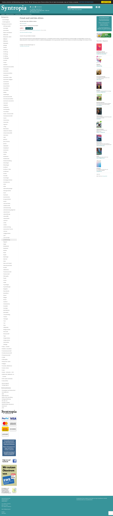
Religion (5, 297)
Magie (4, 244)
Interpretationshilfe (7, 133)
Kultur (4, 184)
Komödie (5, 175)
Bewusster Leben (7, 36)
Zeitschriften (6, 342)
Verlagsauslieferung (6, 399)
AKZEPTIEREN (106, 2)
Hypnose (5, 124)
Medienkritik (6, 246)
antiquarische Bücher (10, 14)
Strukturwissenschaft (7, 353)
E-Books (4, 376)
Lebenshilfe (6, 216)
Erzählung (5, 56)
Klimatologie (6, 165)
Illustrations (6, 128)
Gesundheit (6, 88)
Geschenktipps (5, 19)
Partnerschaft (6, 274)
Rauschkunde (6, 291)
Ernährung (5, 51)
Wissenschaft (6, 333)
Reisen (4, 295)
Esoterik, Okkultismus (7, 365)
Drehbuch (5, 49)
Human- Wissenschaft (8, 113)
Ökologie (5, 344)
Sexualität (5, 306)
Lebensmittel (6, 218)
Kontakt (3, 511)
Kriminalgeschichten (7, 180)
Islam (4, 137)
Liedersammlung (7, 227)
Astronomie (6, 30)
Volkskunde (5, 327)
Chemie (5, 47)
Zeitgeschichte (6, 340)
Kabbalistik (5, 145)
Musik (4, 252)
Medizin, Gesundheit (7, 348)
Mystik (4, 254)
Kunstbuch (5, 194)
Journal (4, 143)
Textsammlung (6, 314)
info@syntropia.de (35, 12)
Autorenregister (5, 383)
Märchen (5, 259)
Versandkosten (5, 392)
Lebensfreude (6, 212)
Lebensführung (6, 214)
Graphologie (6, 94)
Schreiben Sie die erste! (24, 46)
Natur (4, 261)
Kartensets (5, 150)
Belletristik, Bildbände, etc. (8, 374)
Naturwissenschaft (7, 265)
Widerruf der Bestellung (7, 397)
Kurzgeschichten (7, 199)
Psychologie (6, 284)
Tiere (4, 321)
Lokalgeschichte (6, 233)
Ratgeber (5, 288)
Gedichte (5, 64)
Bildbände (5, 41)
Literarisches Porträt (8, 229)
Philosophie (6, 276)
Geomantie (5, 71)
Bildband (5, 39)
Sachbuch (5, 301)
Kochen (5, 173)
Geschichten (6, 81)
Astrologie (5, 28)
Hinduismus (6, 107)
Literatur (5, 231)
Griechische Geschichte (8, 100)
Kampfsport (6, 148)
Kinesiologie (6, 162)
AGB (3, 393)
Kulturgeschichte (7, 190)
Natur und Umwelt (7, 263)
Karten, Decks (5, 368)
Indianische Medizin (7, 130)
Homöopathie (6, 109)
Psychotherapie (6, 286)
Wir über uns (4, 400)
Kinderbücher (6, 158)
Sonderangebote (6, 21)
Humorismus (6, 120)
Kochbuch (5, 167)
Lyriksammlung (18, 14)
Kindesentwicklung (7, 160)
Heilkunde (5, 105)
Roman (4, 299)
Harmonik (5, 103)
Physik (4, 278)
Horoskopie (6, 111)
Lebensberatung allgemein (9, 209)
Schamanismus (6, 303)
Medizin (5, 250)
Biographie (5, 43)
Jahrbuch (5, 139)
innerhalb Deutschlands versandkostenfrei (34, 30)
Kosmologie (6, 177)
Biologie (5, 45)
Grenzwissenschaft (7, 96)
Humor (4, 118)
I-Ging (4, 126)
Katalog (5, 152)
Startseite (3, 14)
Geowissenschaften (7, 73)
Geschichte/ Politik (7, 77)
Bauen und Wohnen (7, 32)
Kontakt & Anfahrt (6, 402)
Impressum (4, 406)
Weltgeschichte (6, 329)
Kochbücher (6, 171)
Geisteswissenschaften (8, 66)
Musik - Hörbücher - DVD (8, 372)
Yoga (4, 336)
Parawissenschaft (7, 271)
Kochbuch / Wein (7, 169)
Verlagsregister (5, 385)
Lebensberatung (7, 207)
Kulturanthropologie (7, 188)
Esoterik (5, 60)
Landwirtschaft (6, 205)
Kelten (4, 154)
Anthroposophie (7, 26)
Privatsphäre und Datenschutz (8, 390)
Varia (4, 325)
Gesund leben (6, 86)
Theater (5, 316)
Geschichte (5, 75)
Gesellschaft (6, 83)
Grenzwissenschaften (8, 98)
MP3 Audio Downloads (7, 378)
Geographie (6, 68)
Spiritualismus (6, 310)
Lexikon (5, 224)
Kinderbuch (5, 156)
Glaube (4, 92)
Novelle (5, 267)
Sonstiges (5, 308)
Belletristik (5, 34)
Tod (4, 323)
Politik (4, 282)
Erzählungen (6, 58)
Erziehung (5, 54)
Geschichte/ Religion (7, 79)
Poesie (4, 280)
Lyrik (4, 235)
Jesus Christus (6, 141)
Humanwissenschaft (7, 115)
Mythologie (5, 256)
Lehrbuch (5, 220)
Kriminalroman (6, 182)
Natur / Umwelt (5, 346)
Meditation (5, 248)
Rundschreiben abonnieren (8, 404)
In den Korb (28, 28)
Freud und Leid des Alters (27, 14)
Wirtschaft (5, 331)
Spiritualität (5, 312)
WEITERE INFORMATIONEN (86, 2)
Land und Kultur (6, 203)
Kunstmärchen (6, 197)
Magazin (5, 242)
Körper (5, 201)
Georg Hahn (24, 23)
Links (3, 407)
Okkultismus (6, 269)
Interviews (5, 135)
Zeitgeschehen (6, 338)
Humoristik (5, 122)
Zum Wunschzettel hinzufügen (26, 32)
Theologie (5, 318)
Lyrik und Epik (6, 237)
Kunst (4, 192)
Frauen (4, 62)
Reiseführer (6, 293)
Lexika (4, 222)
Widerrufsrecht (5, 395)
